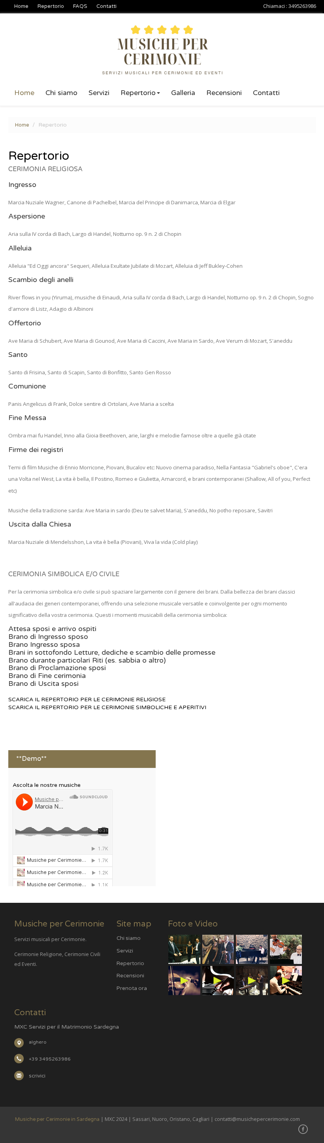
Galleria (183, 93)
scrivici (37, 1076)
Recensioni (224, 93)
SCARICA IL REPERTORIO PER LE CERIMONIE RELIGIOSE (87, 699)
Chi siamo (61, 93)
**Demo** (31, 759)
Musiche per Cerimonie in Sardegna (57, 1119)
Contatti (106, 6)
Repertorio (51, 6)
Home (21, 6)
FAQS (80, 6)
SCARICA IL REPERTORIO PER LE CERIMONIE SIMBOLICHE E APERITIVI (107, 707)
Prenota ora (132, 988)
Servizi (99, 93)
